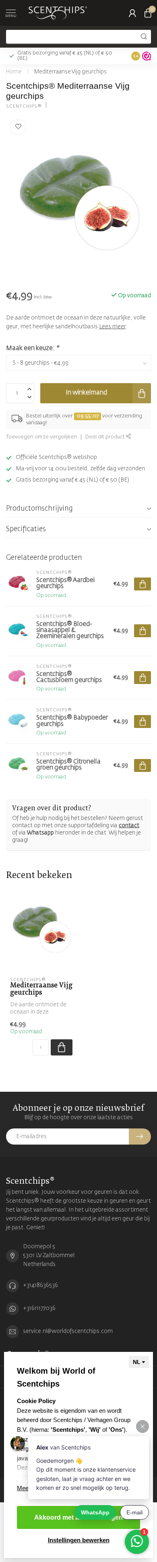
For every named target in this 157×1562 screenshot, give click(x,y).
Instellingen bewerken (78, 1540)
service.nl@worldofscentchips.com (68, 1331)
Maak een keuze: (32, 348)
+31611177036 (39, 1308)
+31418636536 (40, 1285)
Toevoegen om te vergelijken (41, 437)
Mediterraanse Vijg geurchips (70, 72)
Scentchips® (24, 106)
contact (129, 825)
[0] (148, 13)
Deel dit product (105, 437)
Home (14, 72)
